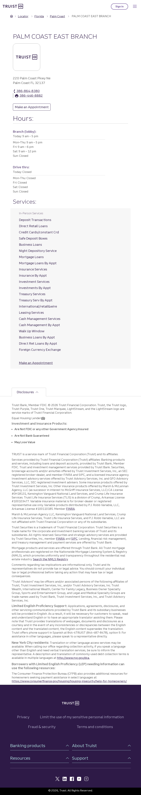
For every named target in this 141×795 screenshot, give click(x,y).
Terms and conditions (95, 727)
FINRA (70, 508)
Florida (39, 16)
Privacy (23, 717)
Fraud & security (42, 727)
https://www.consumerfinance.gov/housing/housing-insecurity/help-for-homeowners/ (69, 681)
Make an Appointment (33, 107)
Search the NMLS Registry (50, 559)
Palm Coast (57, 16)
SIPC (74, 538)
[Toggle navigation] (135, 6)
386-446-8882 (31, 96)
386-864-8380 (28, 91)
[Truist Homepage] (13, 6)
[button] (39, 745)
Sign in (121, 7)
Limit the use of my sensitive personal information (82, 717)
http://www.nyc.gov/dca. (73, 658)
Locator (23, 16)
